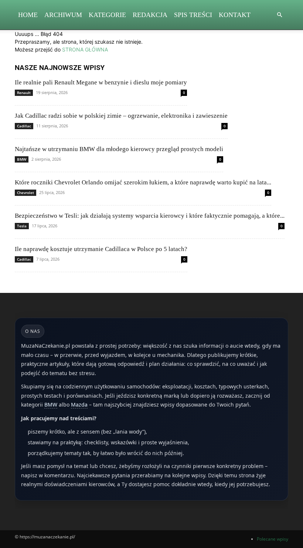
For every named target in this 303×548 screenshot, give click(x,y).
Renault (24, 92)
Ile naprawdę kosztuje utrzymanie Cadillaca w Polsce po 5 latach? (101, 249)
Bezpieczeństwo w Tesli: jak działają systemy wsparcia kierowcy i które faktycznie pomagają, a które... (150, 215)
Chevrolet (25, 192)
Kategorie (107, 15)
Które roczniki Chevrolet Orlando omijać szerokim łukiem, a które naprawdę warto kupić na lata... (143, 182)
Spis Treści (193, 15)
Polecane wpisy (272, 539)
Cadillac (24, 125)
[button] (279, 15)
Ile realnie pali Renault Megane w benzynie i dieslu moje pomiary (101, 82)
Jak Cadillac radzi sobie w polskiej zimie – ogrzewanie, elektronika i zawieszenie (121, 115)
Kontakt (235, 15)
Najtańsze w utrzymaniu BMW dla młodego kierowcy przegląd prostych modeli (119, 149)
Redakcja (150, 15)
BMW (21, 159)
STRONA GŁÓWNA (85, 49)
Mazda (79, 404)
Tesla (22, 225)
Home (28, 15)
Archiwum (63, 15)
